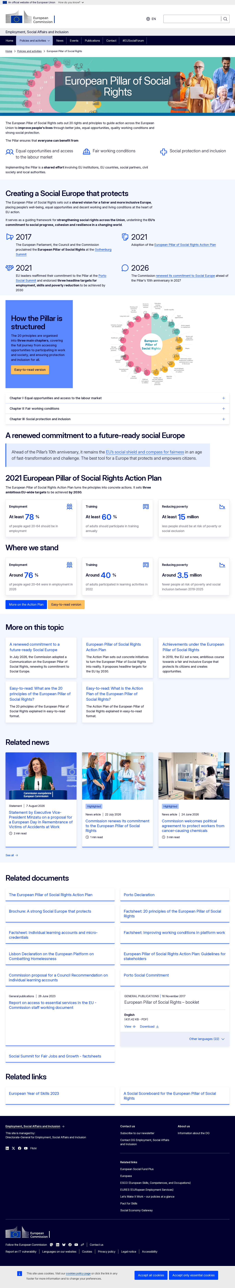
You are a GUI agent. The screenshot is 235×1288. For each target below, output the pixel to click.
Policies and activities (33, 40)
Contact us (96, 1244)
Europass (126, 1176)
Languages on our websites (59, 1251)
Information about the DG (194, 1133)
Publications (92, 40)
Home (9, 40)
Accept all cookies (151, 1275)
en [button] (154, 19)
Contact (111, 40)
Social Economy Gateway (136, 1210)
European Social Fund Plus (137, 1169)
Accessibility (149, 1251)
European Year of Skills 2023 (34, 1093)
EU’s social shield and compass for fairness (145, 452)
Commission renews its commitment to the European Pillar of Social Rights (117, 826)
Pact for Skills (128, 1203)
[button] (130, 1026)
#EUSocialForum (133, 40)
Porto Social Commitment (146, 975)
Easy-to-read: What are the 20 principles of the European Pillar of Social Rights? (40, 693)
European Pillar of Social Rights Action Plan (185, 244)
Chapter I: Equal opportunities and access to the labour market (56, 398)
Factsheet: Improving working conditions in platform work (174, 932)
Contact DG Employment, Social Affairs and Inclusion (144, 1142)
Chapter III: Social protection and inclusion (40, 419)
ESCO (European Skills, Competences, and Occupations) (155, 1183)
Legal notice (128, 1251)
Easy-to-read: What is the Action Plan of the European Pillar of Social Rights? (114, 693)
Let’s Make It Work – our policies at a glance (147, 1196)
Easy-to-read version (30, 369)
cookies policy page (78, 1273)
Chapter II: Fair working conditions (34, 408)
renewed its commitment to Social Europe (185, 275)
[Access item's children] (50, 40)
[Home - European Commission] (33, 17)
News (59, 40)
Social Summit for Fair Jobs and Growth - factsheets (55, 1056)
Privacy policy (106, 1251)
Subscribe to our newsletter (137, 1133)
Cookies (87, 1251)
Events (74, 40)
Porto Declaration (139, 894)
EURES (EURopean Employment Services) (147, 1189)
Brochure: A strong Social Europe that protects (50, 911)
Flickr (33, 1148)
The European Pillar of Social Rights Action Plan (50, 894)
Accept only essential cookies (193, 1275)
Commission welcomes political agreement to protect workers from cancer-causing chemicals (193, 826)
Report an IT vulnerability (21, 1251)
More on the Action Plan (26, 604)
